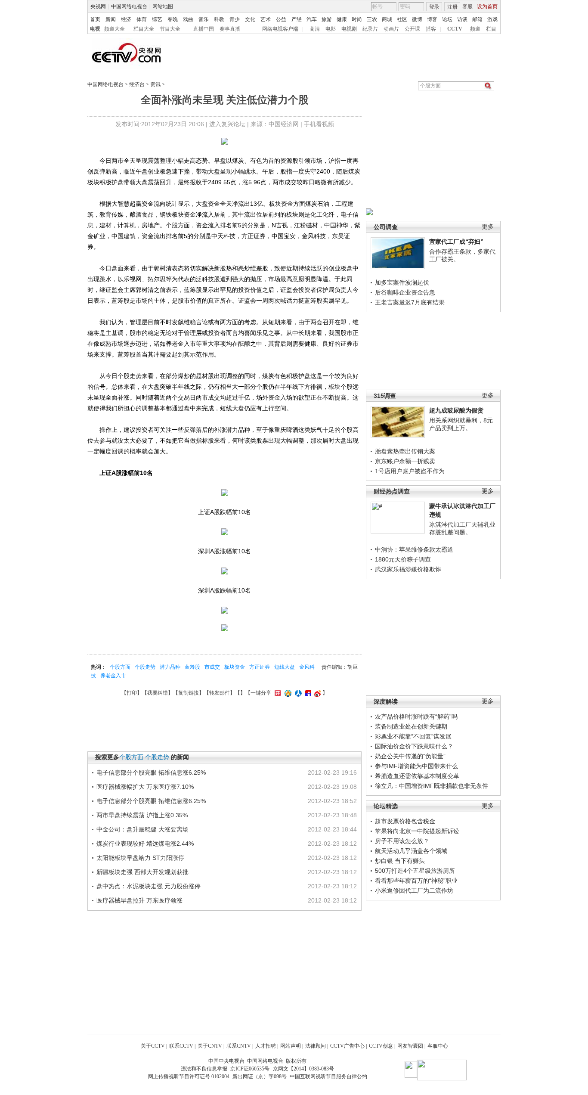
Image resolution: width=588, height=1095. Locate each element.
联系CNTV (238, 1046)
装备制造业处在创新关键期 (411, 726)
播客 (431, 29)
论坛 (447, 19)
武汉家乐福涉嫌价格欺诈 (408, 569)
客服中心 (437, 1046)
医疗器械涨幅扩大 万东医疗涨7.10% (145, 786)
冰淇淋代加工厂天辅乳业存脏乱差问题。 (462, 528)
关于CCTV (153, 1046)
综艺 (157, 19)
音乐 (203, 19)
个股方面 (120, 667)
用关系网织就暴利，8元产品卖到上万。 (461, 424)
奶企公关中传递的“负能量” (410, 756)
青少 (234, 19)
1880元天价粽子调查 (403, 559)
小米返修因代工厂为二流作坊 (414, 890)
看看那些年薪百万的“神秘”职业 (416, 880)
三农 (372, 19)
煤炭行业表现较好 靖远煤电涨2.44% (145, 843)
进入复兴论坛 (227, 124)
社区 (402, 19)
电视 (95, 29)
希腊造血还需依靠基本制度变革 (417, 775)
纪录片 (370, 29)
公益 (281, 19)
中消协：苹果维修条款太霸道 (414, 549)
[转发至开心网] (276, 693)
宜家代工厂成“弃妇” (456, 241)
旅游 (327, 19)
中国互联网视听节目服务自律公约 (328, 1076)
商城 (387, 19)
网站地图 (162, 6)
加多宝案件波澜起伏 (402, 282)
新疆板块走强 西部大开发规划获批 (142, 872)
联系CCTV (181, 1046)
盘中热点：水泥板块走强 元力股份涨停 (148, 886)
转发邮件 (219, 693)
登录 (434, 7)
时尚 (357, 19)
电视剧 (349, 29)
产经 (296, 19)
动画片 (391, 29)
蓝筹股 (192, 667)
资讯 (155, 84)
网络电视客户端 (280, 29)
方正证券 (259, 667)
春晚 (172, 19)
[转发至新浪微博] (316, 693)
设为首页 (487, 6)
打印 (132, 693)
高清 (314, 29)
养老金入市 (113, 676)
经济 (126, 19)
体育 (141, 19)
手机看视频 (319, 124)
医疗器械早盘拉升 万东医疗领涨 (139, 900)
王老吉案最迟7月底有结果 (410, 302)
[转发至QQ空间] (286, 693)
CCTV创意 (381, 1046)
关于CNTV (210, 1046)
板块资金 (234, 667)
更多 (488, 226)
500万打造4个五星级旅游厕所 (415, 870)
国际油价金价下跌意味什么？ (414, 746)
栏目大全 (143, 29)
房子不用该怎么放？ (402, 841)
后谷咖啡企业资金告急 (405, 292)
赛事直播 (230, 29)
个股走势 (145, 667)
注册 (452, 7)
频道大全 (114, 29)
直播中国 (203, 29)
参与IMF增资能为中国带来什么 (416, 766)
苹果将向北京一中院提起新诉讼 (417, 831)
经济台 (137, 84)
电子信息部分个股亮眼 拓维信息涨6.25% (151, 772)
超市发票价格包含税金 (405, 821)
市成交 (212, 667)
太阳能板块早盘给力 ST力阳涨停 (140, 857)
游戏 (492, 19)
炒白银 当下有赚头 (400, 860)
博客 (432, 19)
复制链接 (188, 693)
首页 (95, 19)
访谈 (462, 19)
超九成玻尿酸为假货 (456, 410)
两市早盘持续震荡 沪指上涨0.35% (142, 815)
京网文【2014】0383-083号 (303, 1069)
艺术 (265, 19)
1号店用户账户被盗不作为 (410, 471)
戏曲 (188, 19)
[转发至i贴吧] (307, 693)
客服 (467, 6)
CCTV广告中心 (347, 1046)
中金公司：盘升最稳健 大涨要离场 (142, 829)
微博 (417, 19)
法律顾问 (315, 1046)
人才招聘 (265, 1046)
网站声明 (290, 1046)
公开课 (412, 29)
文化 (250, 19)
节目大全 (170, 29)
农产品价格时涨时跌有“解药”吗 (416, 716)
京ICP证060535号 (249, 1069)
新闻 (110, 19)
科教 (219, 19)
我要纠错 (157, 693)
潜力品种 (170, 667)
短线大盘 (284, 667)
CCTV (454, 29)
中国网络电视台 (129, 6)
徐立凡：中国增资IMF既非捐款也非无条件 (431, 785)
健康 (342, 19)
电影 (330, 29)
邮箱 (477, 19)
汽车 (311, 19)
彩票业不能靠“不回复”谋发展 (413, 736)
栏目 (491, 29)
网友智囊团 (410, 1046)
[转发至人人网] (297, 693)
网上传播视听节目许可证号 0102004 (188, 1076)
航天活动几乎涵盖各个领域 (411, 850)
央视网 (98, 6)
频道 (475, 29)
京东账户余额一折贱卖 (405, 461)
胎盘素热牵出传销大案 (405, 451)
